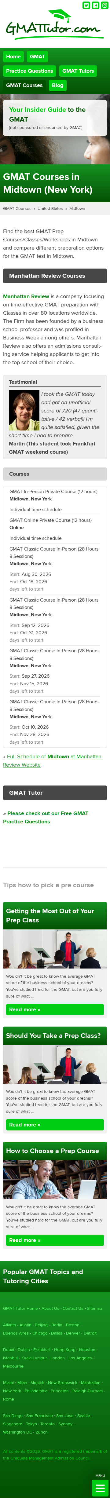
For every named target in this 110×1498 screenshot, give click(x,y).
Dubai (8, 1349)
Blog (58, 85)
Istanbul (10, 1358)
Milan (22, 1382)
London (57, 1358)
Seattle (83, 1415)
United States (50, 208)
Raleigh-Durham (87, 1391)
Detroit (90, 1333)
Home (13, 56)
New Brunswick (62, 1382)
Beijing (41, 1325)
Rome (8, 1399)
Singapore (12, 1424)
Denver (73, 1333)
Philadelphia (36, 1391)
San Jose (65, 1415)
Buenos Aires (16, 1333)
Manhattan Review (26, 296)
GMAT (37, 56)
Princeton (60, 1391)
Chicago (40, 1333)
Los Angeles (80, 1358)
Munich (37, 1382)
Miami (8, 1382)
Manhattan (91, 1382)
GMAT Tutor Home (20, 1308)
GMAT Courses (24, 85)
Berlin (56, 1325)
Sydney (65, 1424)
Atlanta (9, 1325)
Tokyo (31, 1424)
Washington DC (17, 1432)
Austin (25, 1325)
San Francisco (39, 1415)
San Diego (13, 1415)
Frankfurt (41, 1349)
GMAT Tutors (78, 71)
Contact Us (73, 1308)
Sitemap (94, 1308)
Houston (87, 1349)
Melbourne (13, 1366)
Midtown (77, 208)
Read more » (24, 1009)
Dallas (56, 1333)
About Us (50, 1308)
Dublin (24, 1349)
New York (12, 1391)
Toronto (47, 1424)
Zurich (42, 1432)
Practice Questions (29, 71)
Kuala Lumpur (34, 1358)
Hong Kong (64, 1349)
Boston (72, 1325)
